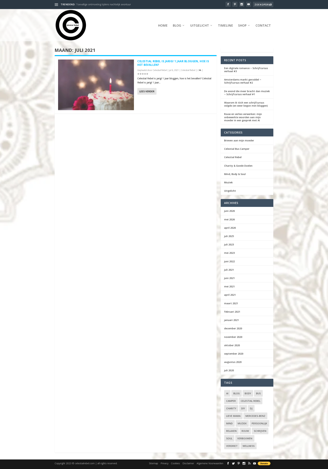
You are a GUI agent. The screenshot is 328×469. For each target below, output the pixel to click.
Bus (258, 393)
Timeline (225, 25)
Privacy (164, 463)
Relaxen (231, 431)
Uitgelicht (199, 25)
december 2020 (233, 328)
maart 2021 (231, 303)
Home (163, 25)
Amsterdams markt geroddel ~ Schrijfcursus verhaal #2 (242, 81)
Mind (229, 423)
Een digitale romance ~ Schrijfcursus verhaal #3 (246, 70)
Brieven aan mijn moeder (239, 140)
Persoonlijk (259, 423)
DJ (251, 408)
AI (227, 393)
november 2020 (233, 337)
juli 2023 (229, 244)
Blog (177, 25)
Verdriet (232, 446)
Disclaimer (188, 463)
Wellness (249, 446)
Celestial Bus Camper (236, 148)
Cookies (175, 463)
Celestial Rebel (160, 70)
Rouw (245, 431)
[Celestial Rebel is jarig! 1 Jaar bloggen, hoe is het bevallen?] (96, 85)
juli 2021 (229, 269)
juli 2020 (229, 370)
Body (248, 393)
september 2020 (233, 353)
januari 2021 (231, 320)
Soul (229, 438)
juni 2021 (229, 278)
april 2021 (230, 294)
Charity (231, 408)
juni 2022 (229, 261)
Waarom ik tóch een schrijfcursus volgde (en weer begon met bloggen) (246, 104)
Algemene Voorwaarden (210, 463)
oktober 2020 (232, 345)
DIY (243, 408)
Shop (242, 25)
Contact (263, 25)
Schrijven (260, 431)
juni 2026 (229, 210)
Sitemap (153, 463)
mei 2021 (229, 286)
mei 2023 (229, 252)
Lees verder (146, 91)
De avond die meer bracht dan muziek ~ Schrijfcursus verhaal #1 (247, 93)
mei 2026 (229, 219)
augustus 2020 (233, 362)
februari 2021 (232, 311)
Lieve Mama (233, 415)
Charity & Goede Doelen (238, 165)
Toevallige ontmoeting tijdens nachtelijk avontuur (103, 4)
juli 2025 (229, 236)
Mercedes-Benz (255, 415)
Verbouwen (244, 438)
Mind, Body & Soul (235, 174)
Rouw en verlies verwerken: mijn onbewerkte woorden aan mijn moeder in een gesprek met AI (243, 117)
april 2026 (230, 227)
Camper (231, 400)
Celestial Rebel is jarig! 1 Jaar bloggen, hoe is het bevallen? (173, 63)
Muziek (228, 182)
